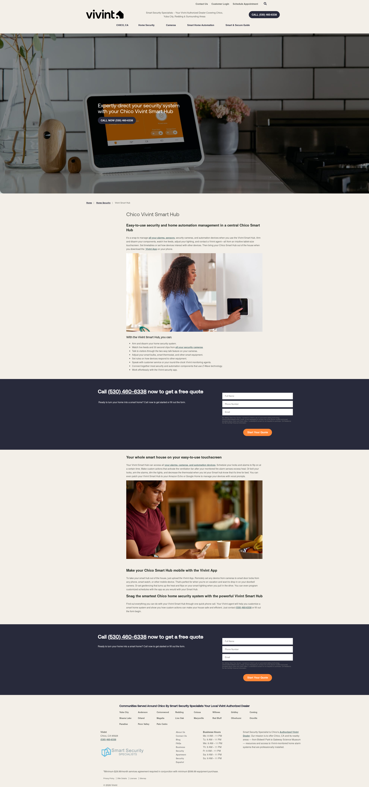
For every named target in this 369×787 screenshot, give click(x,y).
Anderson (143, 712)
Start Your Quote (257, 432)
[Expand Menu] (156, 25)
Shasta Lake (125, 718)
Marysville (199, 718)
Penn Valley (143, 724)
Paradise (123, 724)
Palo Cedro (162, 724)
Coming (253, 712)
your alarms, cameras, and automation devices (190, 465)
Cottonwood (163, 712)
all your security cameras (189, 347)
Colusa (197, 712)
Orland (141, 718)
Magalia (160, 718)
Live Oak (179, 718)
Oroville (253, 718)
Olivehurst (236, 718)
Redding (179, 712)
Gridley (234, 712)
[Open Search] (265, 3)
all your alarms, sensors (162, 237)
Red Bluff (217, 718)
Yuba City (124, 712)
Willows (216, 712)
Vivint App (151, 249)
